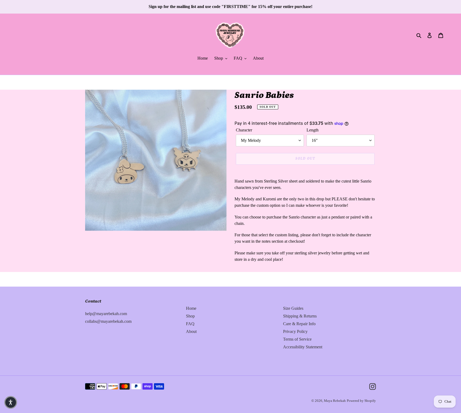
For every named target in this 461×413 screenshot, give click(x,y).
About (191, 331)
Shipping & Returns (300, 316)
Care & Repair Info (299, 323)
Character (244, 130)
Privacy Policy (295, 331)
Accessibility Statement (302, 347)
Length (313, 130)
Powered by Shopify (361, 401)
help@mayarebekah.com (106, 313)
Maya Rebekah (335, 401)
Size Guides (293, 308)
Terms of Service (297, 339)
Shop (190, 316)
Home (191, 308)
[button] (10, 402)
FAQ (190, 323)
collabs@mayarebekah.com (108, 321)
